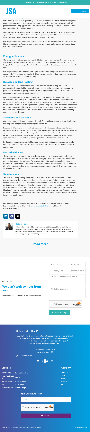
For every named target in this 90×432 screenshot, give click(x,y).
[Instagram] (52, 361)
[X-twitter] (43, 361)
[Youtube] (47, 361)
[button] (67, 11)
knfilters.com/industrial (39, 206)
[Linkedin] (38, 361)
